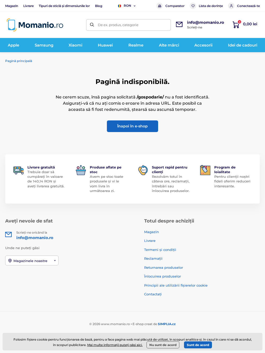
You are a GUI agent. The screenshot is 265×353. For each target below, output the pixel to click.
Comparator (175, 6)
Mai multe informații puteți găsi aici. (115, 345)
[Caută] (92, 25)
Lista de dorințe (211, 6)
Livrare (28, 6)
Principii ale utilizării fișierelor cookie (176, 285)
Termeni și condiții (160, 250)
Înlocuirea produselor (162, 276)
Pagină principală (18, 61)
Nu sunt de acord (162, 345)
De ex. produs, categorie (118, 25)
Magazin (11, 6)
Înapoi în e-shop (132, 126)
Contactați (153, 294)
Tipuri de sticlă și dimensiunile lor (64, 6)
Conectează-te (248, 6)
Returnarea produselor (163, 267)
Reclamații (153, 258)
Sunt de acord (198, 345)
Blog (98, 6)
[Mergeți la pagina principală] (35, 25)
